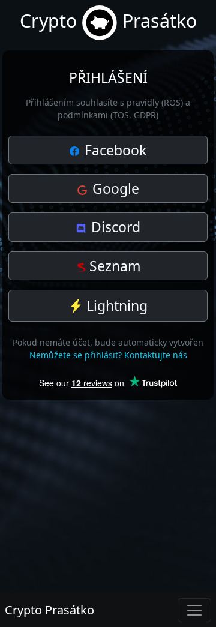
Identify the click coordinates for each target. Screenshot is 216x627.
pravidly (143, 102)
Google (114, 188)
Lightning (115, 305)
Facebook (113, 150)
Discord (114, 226)
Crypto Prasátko (49, 610)
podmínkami (83, 115)
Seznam (113, 265)
